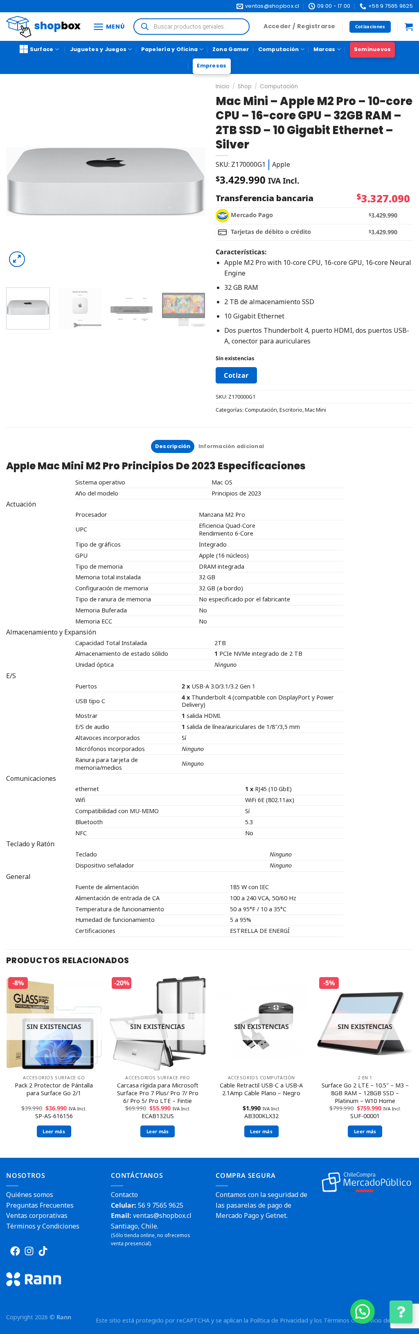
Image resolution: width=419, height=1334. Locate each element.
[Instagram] (29, 1251)
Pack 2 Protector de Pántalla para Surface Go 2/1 (54, 1089)
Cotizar (236, 375)
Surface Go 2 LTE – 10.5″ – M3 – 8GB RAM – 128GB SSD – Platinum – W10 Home (365, 1093)
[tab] (172, 446)
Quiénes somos (29, 1194)
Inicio (223, 86)
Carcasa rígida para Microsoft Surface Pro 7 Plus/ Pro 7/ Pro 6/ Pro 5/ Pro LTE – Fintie (157, 1093)
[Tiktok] (43, 1251)
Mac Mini (315, 409)
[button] (362, 1311)
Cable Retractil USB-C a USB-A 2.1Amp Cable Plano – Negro (261, 1089)
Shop (245, 86)
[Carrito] (409, 27)
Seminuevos (372, 49)
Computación (278, 49)
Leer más (54, 1131)
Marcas (324, 49)
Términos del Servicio (353, 1320)
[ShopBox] (43, 27)
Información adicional (231, 446)
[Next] (191, 182)
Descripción (173, 446)
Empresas (211, 65)
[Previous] (20, 182)
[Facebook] (15, 1251)
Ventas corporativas (37, 1215)
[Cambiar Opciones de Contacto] (401, 1311)
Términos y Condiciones (42, 1226)
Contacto (124, 1194)
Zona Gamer (230, 49)
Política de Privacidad (279, 1320)
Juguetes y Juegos (98, 49)
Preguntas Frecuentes (40, 1205)
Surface (42, 49)
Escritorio (290, 409)
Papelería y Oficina (169, 49)
